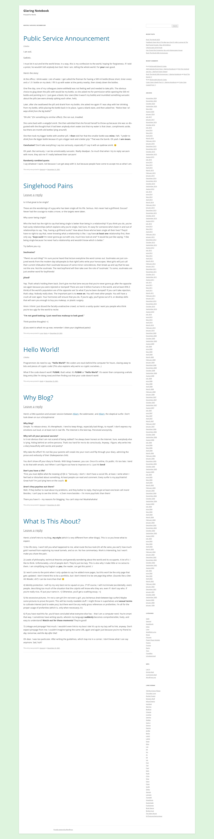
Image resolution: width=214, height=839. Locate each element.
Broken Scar (150, 811)
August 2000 (150, 600)
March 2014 (150, 202)
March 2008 (150, 389)
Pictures (148, 637)
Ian (147, 760)
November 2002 (151, 560)
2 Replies (26, 357)
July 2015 (149, 160)
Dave (147, 782)
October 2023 (150, 104)
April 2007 (149, 419)
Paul (147, 768)
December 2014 (151, 178)
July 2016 (149, 128)
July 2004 (149, 507)
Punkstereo (150, 806)
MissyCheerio (150, 701)
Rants (45, 333)
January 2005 (150, 491)
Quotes (148, 645)
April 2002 (149, 579)
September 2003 (151, 533)
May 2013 (149, 229)
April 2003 (149, 547)
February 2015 (150, 173)
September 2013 (151, 218)
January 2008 (150, 395)
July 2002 (149, 571)
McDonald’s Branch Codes (158, 66)
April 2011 (149, 290)
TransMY (149, 798)
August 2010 (150, 312)
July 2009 (149, 346)
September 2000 (151, 597)
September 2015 (151, 154)
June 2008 (149, 381)
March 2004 (150, 517)
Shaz (147, 779)
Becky (148, 733)
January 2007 (150, 427)
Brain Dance (150, 808)
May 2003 (149, 544)
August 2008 (150, 376)
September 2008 (151, 373)
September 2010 (151, 309)
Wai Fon (148, 707)
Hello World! (41, 349)
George (148, 792)
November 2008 (151, 368)
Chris (147, 776)
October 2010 (150, 306)
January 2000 (150, 603)
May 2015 (149, 165)
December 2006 (151, 429)
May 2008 (149, 384)
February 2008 (150, 392)
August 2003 (150, 536)
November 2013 (151, 213)
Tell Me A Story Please (153, 691)
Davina (148, 728)
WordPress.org (151, 677)
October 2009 (150, 338)
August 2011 (150, 280)
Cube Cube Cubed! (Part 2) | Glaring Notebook (161, 82)
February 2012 (150, 264)
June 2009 (149, 349)
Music (148, 635)
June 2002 (149, 573)
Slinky (148, 790)
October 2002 (150, 563)
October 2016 (150, 125)
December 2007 (151, 397)
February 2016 (150, 141)
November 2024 (151, 98)
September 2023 (151, 106)
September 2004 (151, 501)
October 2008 (150, 371)
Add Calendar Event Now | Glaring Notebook (161, 69)
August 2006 (150, 440)
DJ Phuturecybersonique (154, 816)
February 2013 (150, 234)
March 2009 (150, 357)
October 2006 (150, 435)
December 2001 (151, 589)
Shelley (148, 720)
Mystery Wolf (150, 699)
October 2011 (150, 274)
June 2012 (149, 253)
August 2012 (150, 248)
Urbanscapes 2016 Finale (154, 48)
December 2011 (151, 269)
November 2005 (151, 464)
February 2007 (150, 424)
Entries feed (150, 672)
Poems (148, 643)
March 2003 (150, 549)
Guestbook (149, 624)
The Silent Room (151, 814)
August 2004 (150, 504)
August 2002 (150, 568)
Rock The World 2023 (153, 40)
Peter (148, 784)
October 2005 (150, 467)
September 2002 (151, 565)
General (42, 169)
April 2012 (149, 258)
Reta (147, 744)
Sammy (148, 717)
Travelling (149, 653)
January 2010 (150, 330)
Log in (148, 669)
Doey (147, 741)
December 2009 (151, 333)
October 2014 (150, 184)
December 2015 (151, 146)
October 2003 (150, 531)
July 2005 (149, 475)
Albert (75, 414)
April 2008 (149, 387)
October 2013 (150, 216)
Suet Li (148, 723)
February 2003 (150, 552)
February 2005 (150, 488)
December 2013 (151, 210)
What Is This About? (51, 521)
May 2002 (149, 576)
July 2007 (149, 411)
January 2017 (150, 120)
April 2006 (149, 451)
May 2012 (149, 256)
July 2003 (149, 539)
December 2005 (151, 461)
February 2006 (150, 456)
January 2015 (150, 176)
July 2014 (149, 192)
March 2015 (150, 170)
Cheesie (148, 712)
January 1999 (150, 605)
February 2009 (150, 360)
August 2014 (150, 189)
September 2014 (151, 186)
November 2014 (151, 181)
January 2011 (150, 298)
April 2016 (149, 136)
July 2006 (149, 443)
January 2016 (150, 144)
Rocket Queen (150, 696)
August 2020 (150, 112)
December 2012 (151, 240)
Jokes (147, 627)
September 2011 (151, 277)
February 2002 (150, 584)
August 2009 (150, 344)
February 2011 (150, 296)
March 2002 (150, 581)
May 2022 (149, 109)
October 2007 (150, 403)
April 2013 (149, 232)
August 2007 (150, 408)
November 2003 (151, 528)
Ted (147, 765)
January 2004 (150, 523)
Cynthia (148, 715)
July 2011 (149, 282)
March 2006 (150, 453)
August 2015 (150, 157)
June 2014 (149, 194)
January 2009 (150, 363)
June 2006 (149, 445)
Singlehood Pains (48, 185)
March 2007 (150, 421)
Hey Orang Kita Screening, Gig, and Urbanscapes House (164, 50)
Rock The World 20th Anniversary (157, 53)
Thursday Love (151, 693)
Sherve (148, 725)
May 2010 (149, 320)
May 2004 (149, 512)
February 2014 (150, 205)
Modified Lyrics (151, 632)
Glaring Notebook (36, 11)
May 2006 (149, 448)
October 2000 (150, 595)
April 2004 (149, 515)
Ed (147, 757)
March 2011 (150, 293)
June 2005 (149, 477)
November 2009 (151, 336)
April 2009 (149, 355)
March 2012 (150, 261)
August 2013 (150, 221)
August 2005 (150, 472)
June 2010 (149, 317)
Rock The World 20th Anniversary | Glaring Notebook (163, 74)
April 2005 (149, 483)
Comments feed (151, 675)
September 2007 (151, 405)
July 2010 (149, 314)
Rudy (147, 774)
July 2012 (149, 250)
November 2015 (151, 149)
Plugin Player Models (153, 640)
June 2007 (149, 413)
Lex (147, 747)
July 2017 (149, 117)
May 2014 (149, 197)
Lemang (148, 795)
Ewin (147, 771)
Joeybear (149, 704)
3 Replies (26, 46)
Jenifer (148, 731)
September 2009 (151, 341)
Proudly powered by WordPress (63, 830)
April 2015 (149, 168)
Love (41, 333)
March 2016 (150, 138)
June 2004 (149, 509)
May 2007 (149, 416)
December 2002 (151, 557)
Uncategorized (151, 656)
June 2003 (149, 541)
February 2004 (150, 520)
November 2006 (151, 432)
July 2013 (149, 224)
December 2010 (151, 301)
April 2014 (149, 200)
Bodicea (148, 709)
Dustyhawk (149, 803)
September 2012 (151, 245)
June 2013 (149, 226)
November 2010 (151, 304)
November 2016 (151, 122)
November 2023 (151, 101)
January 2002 (150, 587)
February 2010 (150, 328)
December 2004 (151, 493)
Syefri (148, 787)
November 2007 (151, 400)
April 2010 (149, 322)
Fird (147, 763)
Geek (41, 381)
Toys (147, 651)
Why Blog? (38, 397)
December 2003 (151, 525)
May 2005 (149, 480)
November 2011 (151, 272)
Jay (147, 749)
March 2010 (150, 325)
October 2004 (150, 499)
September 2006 (151, 437)
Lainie (148, 739)
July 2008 (149, 379)
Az (147, 755)
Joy (147, 752)
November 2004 (151, 496)
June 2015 (149, 162)
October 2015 (150, 152)
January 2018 (150, 114)
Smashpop (149, 800)
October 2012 (150, 242)
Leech (148, 736)
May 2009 (149, 352)
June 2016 (149, 130)
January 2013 (150, 237)
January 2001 (150, 592)
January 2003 (150, 555)
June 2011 (149, 285)
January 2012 (150, 266)
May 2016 (149, 133)
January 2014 (150, 208)
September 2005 (151, 469)
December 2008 (151, 365)
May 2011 (149, 288)
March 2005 (150, 485)
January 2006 (150, 459)
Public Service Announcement (66, 38)
